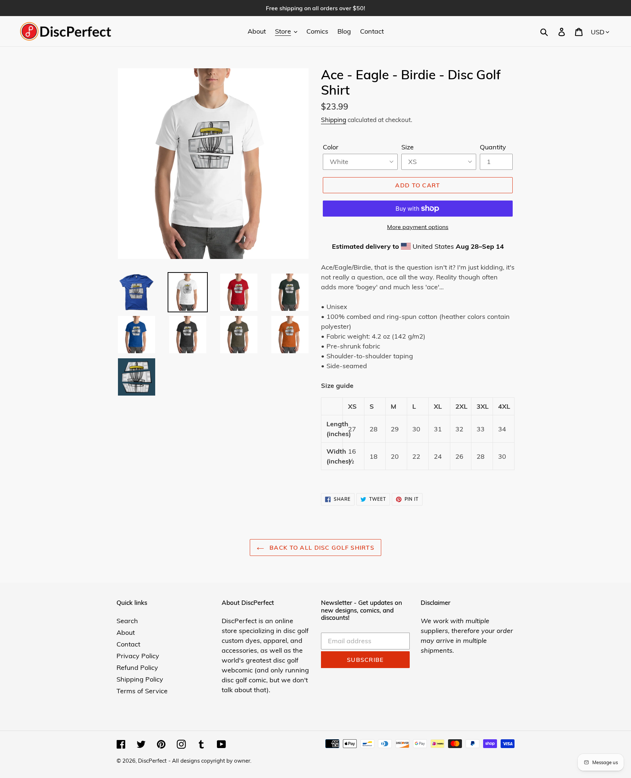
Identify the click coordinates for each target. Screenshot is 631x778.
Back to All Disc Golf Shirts (321, 547)
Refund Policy (137, 667)
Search (127, 621)
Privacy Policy (137, 656)
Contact (128, 644)
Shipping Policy (139, 679)
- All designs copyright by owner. (209, 760)
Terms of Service (142, 691)
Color (331, 147)
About (125, 632)
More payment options (417, 226)
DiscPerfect (152, 760)
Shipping (333, 119)
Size (407, 147)
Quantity (493, 147)
